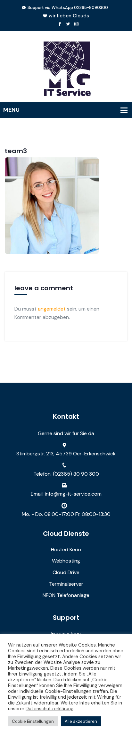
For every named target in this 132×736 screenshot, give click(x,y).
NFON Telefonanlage (66, 595)
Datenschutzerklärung (49, 709)
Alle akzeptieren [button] (81, 721)
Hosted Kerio (66, 549)
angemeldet (52, 308)
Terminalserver (66, 584)
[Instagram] (76, 24)
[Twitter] (68, 24)
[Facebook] (60, 24)
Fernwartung (66, 633)
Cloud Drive (66, 572)
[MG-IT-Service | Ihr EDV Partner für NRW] (66, 67)
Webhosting (66, 560)
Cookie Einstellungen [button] (33, 721)
